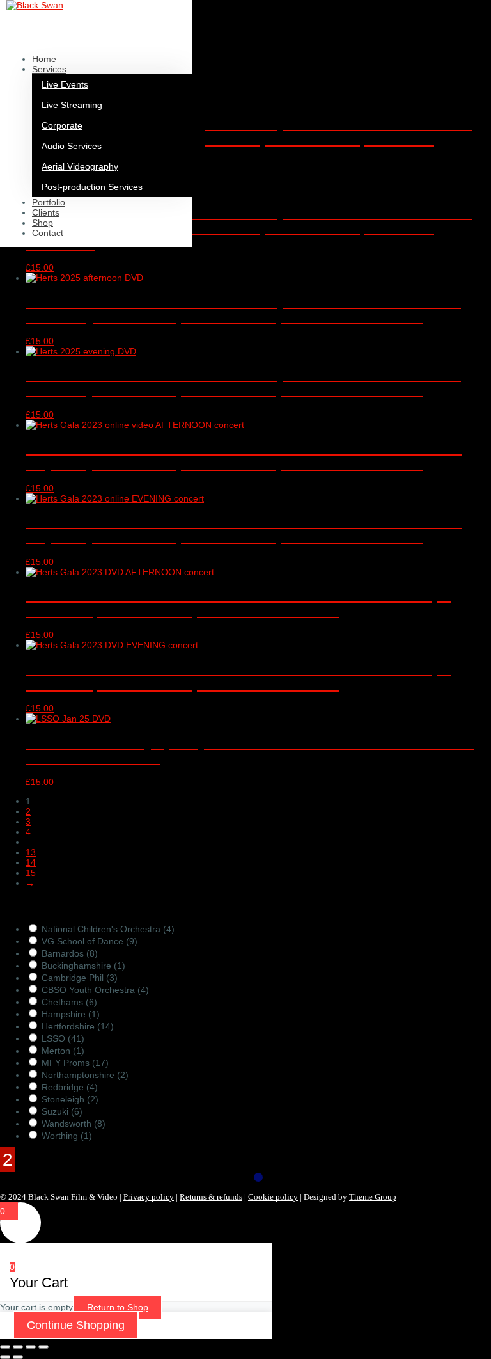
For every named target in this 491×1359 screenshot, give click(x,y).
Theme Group (372, 1197)
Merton (63, 1050)
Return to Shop (117, 1307)
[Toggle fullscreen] (18, 1347)
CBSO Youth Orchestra (95, 990)
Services (49, 69)
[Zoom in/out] (5, 1347)
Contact (47, 233)
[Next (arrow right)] (18, 1357)
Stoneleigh (70, 1099)
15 (31, 873)
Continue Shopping (76, 1325)
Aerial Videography (80, 166)
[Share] (31, 1347)
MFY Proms (75, 1063)
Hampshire (71, 1014)
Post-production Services (92, 187)
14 (31, 862)
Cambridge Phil (80, 978)
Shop (42, 223)
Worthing (67, 1136)
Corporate (62, 125)
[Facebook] (258, 1177)
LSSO (63, 1038)
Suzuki (62, 1111)
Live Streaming (72, 105)
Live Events (65, 84)
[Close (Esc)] (43, 1347)
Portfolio (48, 202)
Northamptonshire (85, 1075)
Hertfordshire (78, 1026)
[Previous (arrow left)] (5, 1357)
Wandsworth (73, 1123)
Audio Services (72, 146)
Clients (45, 212)
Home (44, 59)
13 (31, 852)
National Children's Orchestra (108, 929)
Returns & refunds (211, 1197)
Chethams (69, 1002)
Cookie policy (273, 1197)
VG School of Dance (89, 941)
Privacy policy (148, 1197)
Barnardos (70, 953)
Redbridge (70, 1087)
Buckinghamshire (83, 965)
